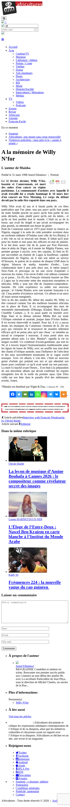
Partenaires (22, 784)
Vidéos (20, 102)
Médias (20, 95)
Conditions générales (27, 788)
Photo (19, 76)
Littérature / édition (26, 60)
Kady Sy (14, 574)
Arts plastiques (24, 73)
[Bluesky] (56, 394)
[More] (64, 394)
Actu (11, 50)
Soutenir (13, 133)
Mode (19, 85)
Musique (21, 56)
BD (18, 82)
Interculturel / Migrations (30, 92)
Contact (20, 794)
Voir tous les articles (20, 716)
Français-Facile (17, 121)
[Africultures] (21, 14)
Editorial (25, 423)
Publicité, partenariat (27, 791)
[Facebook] (13, 394)
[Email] (25, 394)
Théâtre (20, 66)
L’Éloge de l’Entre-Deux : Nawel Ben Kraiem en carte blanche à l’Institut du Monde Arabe (36, 534)
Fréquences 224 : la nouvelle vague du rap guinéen (35, 584)
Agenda (13, 118)
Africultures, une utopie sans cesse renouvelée (35, 136)
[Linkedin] (31, 394)
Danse (19, 69)
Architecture (23, 79)
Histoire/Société (25, 89)
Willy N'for (22, 702)
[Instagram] (44, 394)
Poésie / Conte (24, 63)
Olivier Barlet (16, 463)
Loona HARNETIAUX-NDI (25, 519)
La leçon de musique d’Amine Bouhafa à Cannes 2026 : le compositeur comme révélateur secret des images (37, 478)
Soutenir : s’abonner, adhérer (32, 781)
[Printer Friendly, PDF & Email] (58, 184)
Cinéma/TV (22, 53)
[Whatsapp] (38, 394)
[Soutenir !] (35, 408)
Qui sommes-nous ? (20, 722)
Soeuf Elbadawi (25, 666)
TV (11, 98)
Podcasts (21, 105)
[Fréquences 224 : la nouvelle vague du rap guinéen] (28, 571)
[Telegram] (50, 394)
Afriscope (14, 114)
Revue (12, 111)
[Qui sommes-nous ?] (2, 33)
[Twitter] (19, 394)
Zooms (13, 108)
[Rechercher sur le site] (3, 18)
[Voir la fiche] (17, 662)
